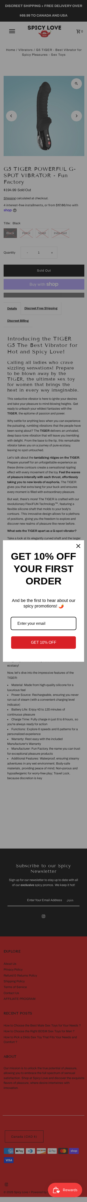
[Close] (78, 546)
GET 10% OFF (43, 642)
